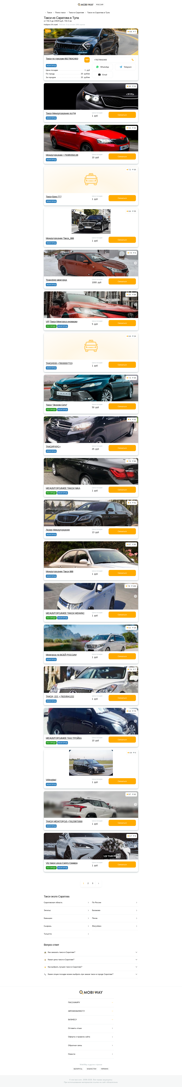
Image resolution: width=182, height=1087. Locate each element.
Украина (104, 1069)
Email (104, 75)
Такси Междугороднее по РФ (61, 113)
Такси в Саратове (76, 12)
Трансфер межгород (56, 280)
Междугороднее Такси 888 (59, 571)
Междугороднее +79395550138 (62, 155)
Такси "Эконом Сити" (56, 405)
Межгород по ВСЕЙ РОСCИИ (61, 654)
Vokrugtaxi (51, 779)
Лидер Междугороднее (58, 530)
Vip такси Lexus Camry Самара (61, 863)
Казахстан (91, 1069)
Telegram (128, 67)
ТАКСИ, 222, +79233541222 (60, 696)
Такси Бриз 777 (53, 196)
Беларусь (78, 1069)
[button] (88, 274)
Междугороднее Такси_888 (60, 238)
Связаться (122, 115)
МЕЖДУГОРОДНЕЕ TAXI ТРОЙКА (64, 738)
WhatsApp (104, 67)
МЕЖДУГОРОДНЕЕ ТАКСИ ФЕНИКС (65, 613)
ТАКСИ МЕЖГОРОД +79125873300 (64, 821)
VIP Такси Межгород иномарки (61, 321)
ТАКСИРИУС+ (53, 446)
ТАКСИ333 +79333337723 (59, 363)
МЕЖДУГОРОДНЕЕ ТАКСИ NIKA (63, 488)
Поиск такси (60, 12)
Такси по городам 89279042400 (62, 58)
